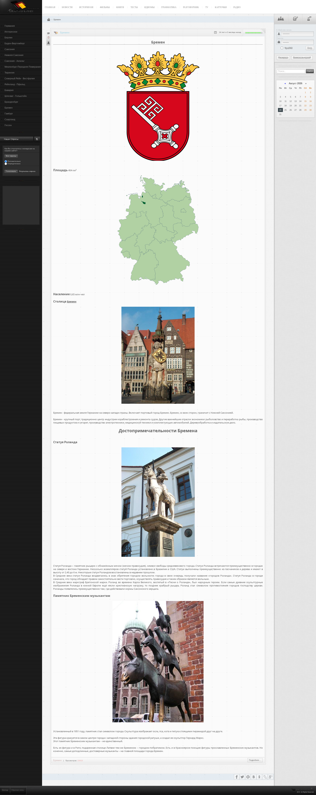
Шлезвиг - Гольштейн (16, 96)
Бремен (9, 107)
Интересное (11, 32)
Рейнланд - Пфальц (15, 84)
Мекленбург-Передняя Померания (23, 67)
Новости (67, 7)
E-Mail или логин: (284, 30)
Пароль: (280, 38)
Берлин (8, 37)
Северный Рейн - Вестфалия (20, 78)
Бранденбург (11, 102)
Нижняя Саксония (14, 55)
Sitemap (5, 790)
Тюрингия (9, 72)
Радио (237, 7)
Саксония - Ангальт (15, 61)
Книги (120, 7)
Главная (50, 7)
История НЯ (86, 7)
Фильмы (105, 7)
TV (206, 7)
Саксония (10, 49)
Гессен (8, 125)
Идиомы (149, 7)
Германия (10, 26)
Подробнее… (255, 760)
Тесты (134, 7)
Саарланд (10, 119)
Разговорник (191, 7)
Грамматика (168, 7)
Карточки (221, 7)
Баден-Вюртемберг (15, 43)
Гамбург (9, 113)
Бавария (9, 90)
